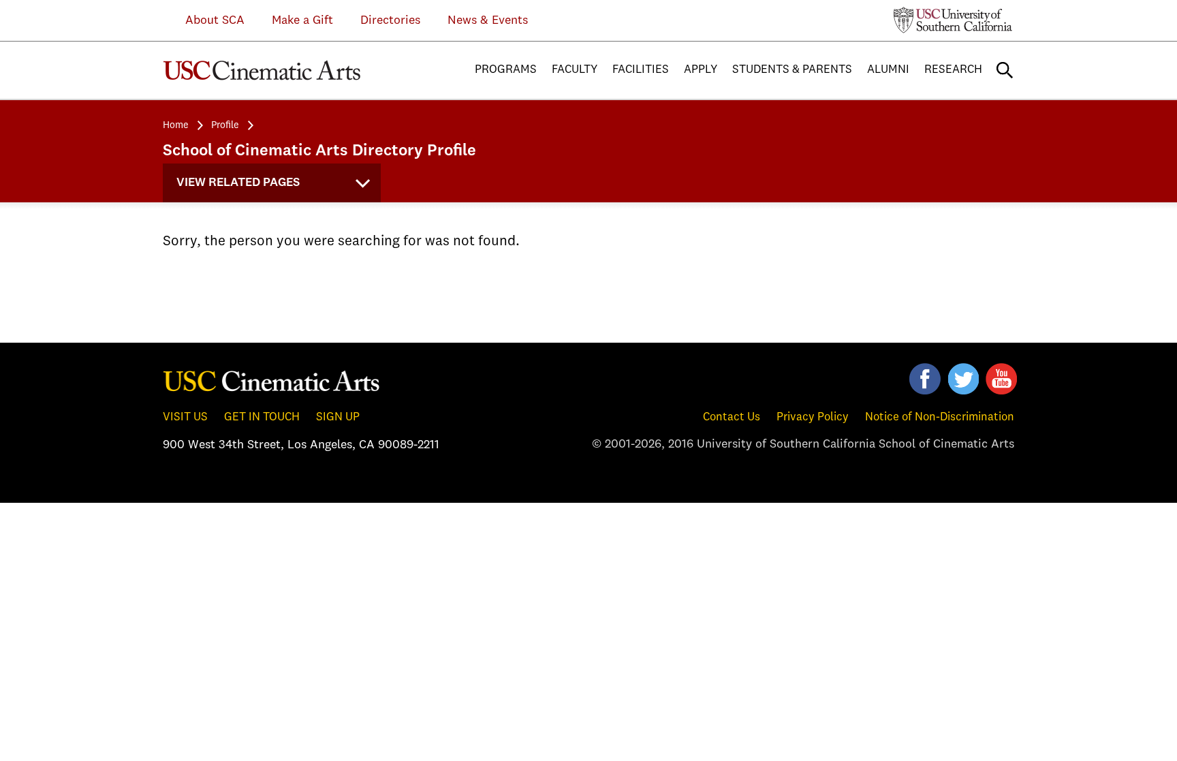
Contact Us (731, 417)
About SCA (205, 20)
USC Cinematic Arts (272, 380)
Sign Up (338, 417)
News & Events (488, 20)
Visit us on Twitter (963, 378)
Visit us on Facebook (925, 378)
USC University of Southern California (953, 19)
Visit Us (185, 417)
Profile (224, 125)
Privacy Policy (812, 417)
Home (175, 125)
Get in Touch (262, 417)
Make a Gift (302, 20)
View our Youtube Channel (1001, 378)
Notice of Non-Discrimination (939, 417)
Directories (390, 20)
